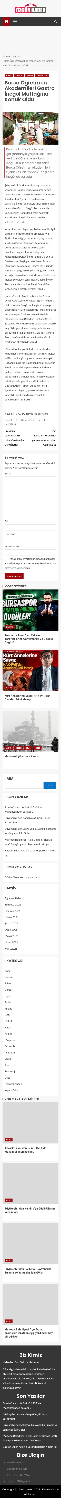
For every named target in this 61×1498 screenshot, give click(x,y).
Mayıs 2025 (11, 935)
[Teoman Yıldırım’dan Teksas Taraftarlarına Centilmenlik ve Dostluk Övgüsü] (30, 610)
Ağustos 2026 (13, 898)
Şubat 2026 (11, 923)
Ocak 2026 (11, 929)
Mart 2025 (11, 948)
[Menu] (14, 21)
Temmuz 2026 (13, 904)
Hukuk (19, 76)
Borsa (8, 989)
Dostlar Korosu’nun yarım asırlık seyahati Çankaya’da (44, 437)
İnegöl (42, 420)
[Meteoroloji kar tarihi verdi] (30, 731)
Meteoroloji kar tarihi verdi (22, 756)
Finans (8, 1008)
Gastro (32, 420)
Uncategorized (13, 1083)
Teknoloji (10, 1071)
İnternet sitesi (13, 546)
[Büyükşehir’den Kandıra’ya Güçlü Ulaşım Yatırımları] (30, 1183)
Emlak (8, 1002)
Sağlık (8, 1058)
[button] (14, 21)
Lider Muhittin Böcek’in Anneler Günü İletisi (14, 437)
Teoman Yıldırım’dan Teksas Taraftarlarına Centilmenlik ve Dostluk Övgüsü (29, 639)
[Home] (6, 21)
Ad (7, 521)
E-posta (10, 533)
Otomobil (10, 1046)
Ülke (7, 1077)
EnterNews (48, 1489)
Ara (10, 778)
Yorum (9, 473)
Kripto (8, 1033)
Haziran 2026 (13, 910)
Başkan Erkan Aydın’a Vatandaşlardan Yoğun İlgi (30, 1446)
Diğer (8, 996)
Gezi (37, 748)
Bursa (24, 420)
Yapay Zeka (11, 1090)
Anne (8, 748)
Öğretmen (11, 423)
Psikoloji (42, 76)
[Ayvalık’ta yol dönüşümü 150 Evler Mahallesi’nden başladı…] (30, 1122)
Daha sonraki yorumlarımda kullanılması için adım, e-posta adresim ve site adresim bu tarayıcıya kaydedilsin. (30, 563)
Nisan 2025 (11, 942)
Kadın (30, 76)
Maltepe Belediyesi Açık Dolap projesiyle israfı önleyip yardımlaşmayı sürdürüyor (29, 1333)
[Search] (55, 21)
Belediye (15, 420)
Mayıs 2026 (11, 917)
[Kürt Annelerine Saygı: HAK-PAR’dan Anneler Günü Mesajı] (30, 670)
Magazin (10, 1039)
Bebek (19, 748)
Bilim (9, 76)
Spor (7, 1065)
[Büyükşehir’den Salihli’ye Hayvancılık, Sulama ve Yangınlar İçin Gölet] (30, 1243)
